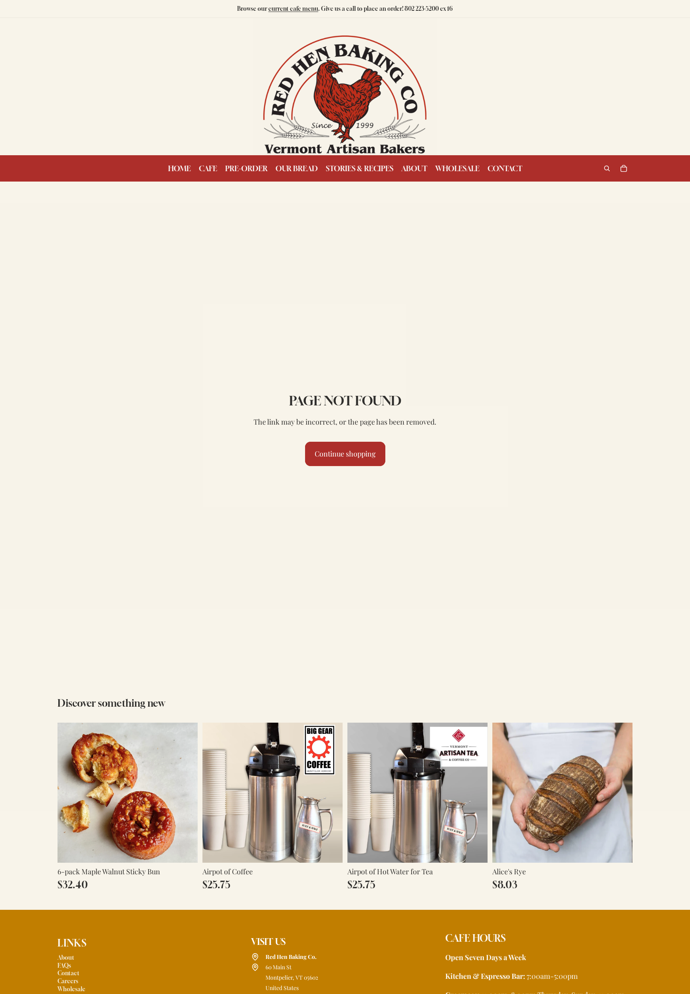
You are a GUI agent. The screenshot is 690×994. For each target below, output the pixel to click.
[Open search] (607, 168)
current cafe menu (293, 8)
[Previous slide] (504, 792)
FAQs (64, 965)
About (66, 957)
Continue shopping (345, 453)
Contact (68, 973)
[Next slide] (620, 792)
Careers (68, 981)
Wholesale (71, 989)
